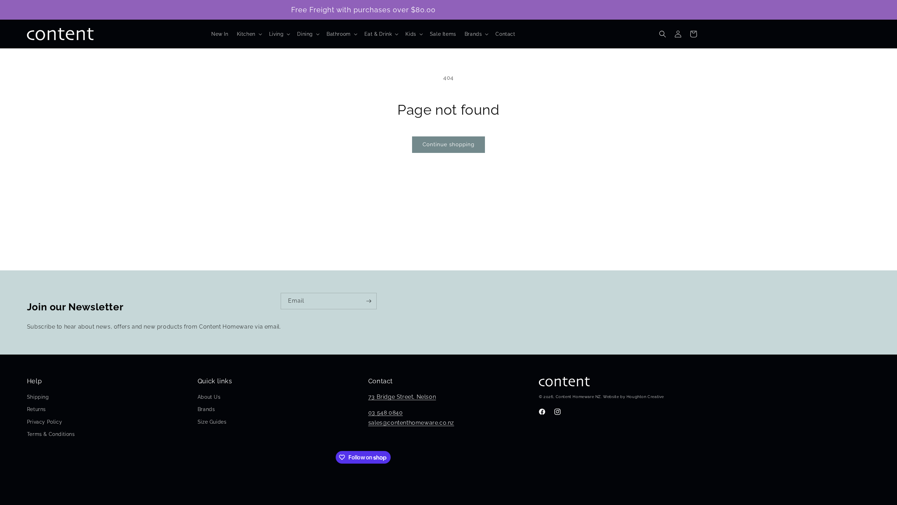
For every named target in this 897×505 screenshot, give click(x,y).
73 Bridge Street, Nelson (402, 396)
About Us (209, 397)
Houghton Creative (645, 397)
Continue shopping (448, 144)
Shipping (38, 397)
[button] (249, 34)
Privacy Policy (44, 422)
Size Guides (212, 422)
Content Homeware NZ (578, 397)
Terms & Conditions (51, 434)
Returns (36, 409)
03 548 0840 (385, 412)
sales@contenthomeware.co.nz (411, 422)
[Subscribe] (368, 301)
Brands (206, 409)
